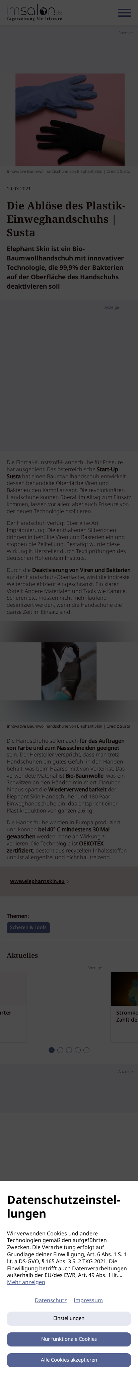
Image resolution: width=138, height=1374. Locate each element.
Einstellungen (68, 1319)
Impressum (88, 1300)
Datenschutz (51, 1300)
